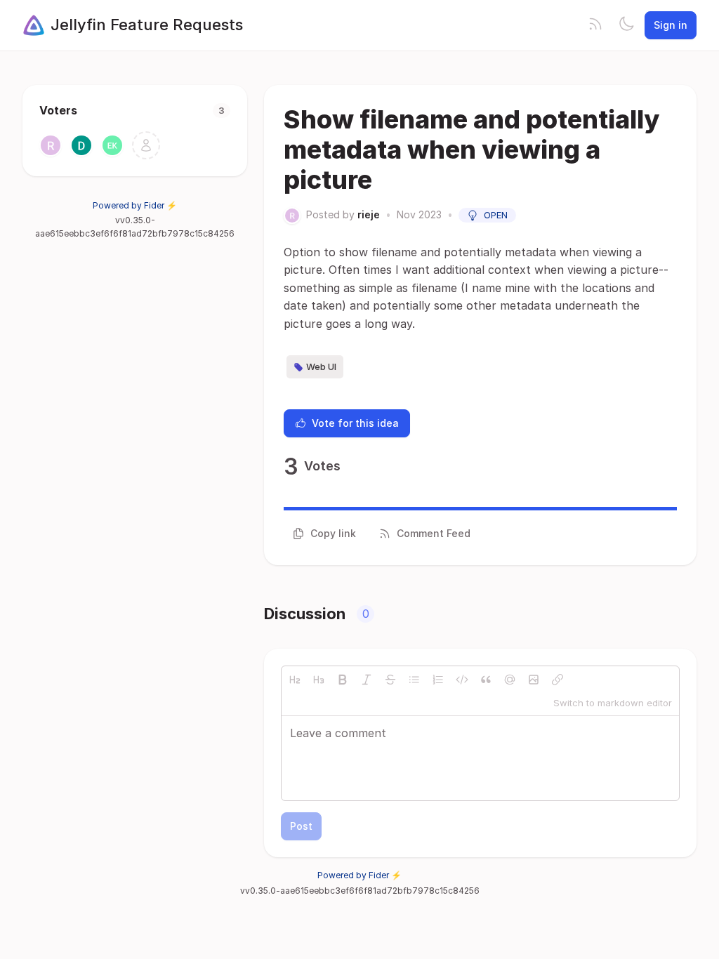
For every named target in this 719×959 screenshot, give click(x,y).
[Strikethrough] (390, 679)
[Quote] (485, 679)
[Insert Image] (533, 679)
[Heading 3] (318, 679)
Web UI (321, 366)
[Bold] (342, 679)
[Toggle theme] (626, 25)
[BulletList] (414, 679)
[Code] (462, 679)
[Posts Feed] (595, 25)
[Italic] (366, 679)
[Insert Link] (557, 679)
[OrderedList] (438, 679)
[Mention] (509, 679)
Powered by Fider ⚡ (135, 205)
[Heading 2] (294, 679)
